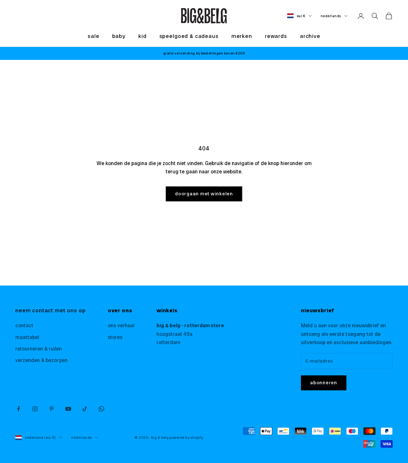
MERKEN (241, 36)
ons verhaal (121, 325)
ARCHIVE (310, 36)
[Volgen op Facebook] (18, 409)
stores (115, 337)
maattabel (27, 337)
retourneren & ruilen (38, 348)
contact (24, 325)
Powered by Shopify (186, 437)
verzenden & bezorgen (41, 360)
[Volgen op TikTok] (85, 409)
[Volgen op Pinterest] (51, 409)
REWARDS (276, 36)
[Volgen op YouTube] (68, 409)
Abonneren (323, 383)
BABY (119, 36)
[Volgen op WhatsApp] (101, 409)
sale (93, 36)
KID (142, 36)
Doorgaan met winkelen (204, 194)
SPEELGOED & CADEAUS (189, 36)
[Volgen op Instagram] (35, 409)
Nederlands (331, 16)
